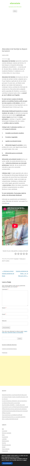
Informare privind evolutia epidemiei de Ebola (8, 273)
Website (4, 321)
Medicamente (5, 441)
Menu (15, 11)
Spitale (3, 447)
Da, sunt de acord (7, 463)
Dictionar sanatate (6, 433)
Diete (3, 435)
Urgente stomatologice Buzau (9, 349)
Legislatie (4, 439)
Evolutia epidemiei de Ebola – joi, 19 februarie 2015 (22, 273)
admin (7, 260)
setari (24, 460)
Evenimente (5, 437)
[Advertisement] (15, 28)
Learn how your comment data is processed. (14, 331)
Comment (5, 289)
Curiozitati (4, 431)
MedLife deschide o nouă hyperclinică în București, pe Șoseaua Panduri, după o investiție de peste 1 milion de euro (15, 397)
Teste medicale (5, 449)
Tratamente (5, 451)
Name (4, 308)
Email (4, 314)
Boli (3, 429)
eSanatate (15, 3)
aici (8, 203)
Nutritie (16, 258)
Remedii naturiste (6, 445)
